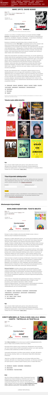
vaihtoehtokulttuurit (30, 87)
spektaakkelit (15, 87)
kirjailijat (15, 365)
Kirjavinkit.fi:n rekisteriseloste (16, 196)
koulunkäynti (25, 290)
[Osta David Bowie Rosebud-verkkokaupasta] (23, 27)
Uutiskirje (31, 2)
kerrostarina (18, 290)
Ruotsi (15, 296)
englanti (8, 93)
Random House (19, 13)
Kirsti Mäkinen (10, 369)
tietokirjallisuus (22, 87)
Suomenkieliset (26, 1)
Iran (8, 296)
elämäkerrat (20, 85)
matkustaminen (8, 292)
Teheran (19, 296)
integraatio (9, 290)
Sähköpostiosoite (30, 185)
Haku (43, 4)
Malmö (11, 296)
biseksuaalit (9, 85)
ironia (14, 290)
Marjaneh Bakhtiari (11, 298)
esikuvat (26, 85)
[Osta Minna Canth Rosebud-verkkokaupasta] (22, 334)
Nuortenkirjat (39, 1)
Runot (33, 1)
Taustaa (37, 2)
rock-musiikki (8, 87)
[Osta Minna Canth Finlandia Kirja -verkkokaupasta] (14, 334)
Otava (6, 211)
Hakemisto (14, 2)
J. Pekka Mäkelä (11, 14)
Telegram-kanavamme (26, 182)
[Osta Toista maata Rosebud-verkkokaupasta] (22, 226)
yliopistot (16, 294)
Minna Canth (9, 367)
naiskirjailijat (20, 365)
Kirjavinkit (4, 3)
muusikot (40, 85)
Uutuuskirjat (14, 4)
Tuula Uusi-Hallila (18, 369)
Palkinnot (20, 2)
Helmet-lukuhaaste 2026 (34, 4)
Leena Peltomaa (11, 213)
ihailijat (35, 85)
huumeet (30, 85)
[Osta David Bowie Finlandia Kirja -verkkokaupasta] (15, 27)
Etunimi (7, 185)
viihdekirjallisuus (32, 292)
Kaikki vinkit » (23, 169)
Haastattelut (23, 4)
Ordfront (20, 212)
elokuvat (15, 85)
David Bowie (9, 89)
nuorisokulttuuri (16, 292)
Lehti (12, 5)
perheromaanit (24, 292)
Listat (25, 2)
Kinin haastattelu (24, 384)
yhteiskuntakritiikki (9, 294)
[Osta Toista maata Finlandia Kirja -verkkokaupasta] (15, 226)
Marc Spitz (9, 91)
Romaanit (18, 1)
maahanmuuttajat (33, 290)
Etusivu (13, 1)
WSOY (6, 321)
